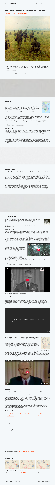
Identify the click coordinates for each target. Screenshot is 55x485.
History (14, 13)
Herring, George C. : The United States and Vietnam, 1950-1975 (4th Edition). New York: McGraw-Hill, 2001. (27, 415)
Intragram (42, 481)
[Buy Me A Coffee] (40, 3)
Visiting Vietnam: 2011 (26, 471)
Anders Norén (19, 481)
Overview (19, 13)
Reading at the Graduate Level (11, 471)
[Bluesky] (36, 3)
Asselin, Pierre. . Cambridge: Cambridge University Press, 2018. (24, 413)
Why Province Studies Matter (41, 471)
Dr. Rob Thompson (10, 3)
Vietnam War (25, 13)
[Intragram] (38, 3)
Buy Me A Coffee (47, 481)
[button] (43, 3)
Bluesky (39, 481)
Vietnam (22, 13)
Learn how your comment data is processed (26, 451)
